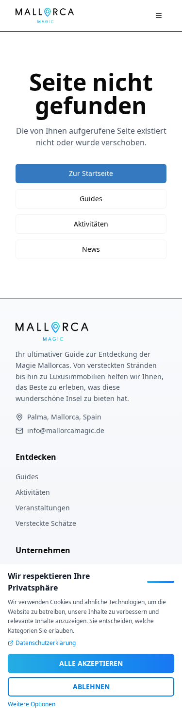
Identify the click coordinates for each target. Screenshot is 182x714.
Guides (91, 198)
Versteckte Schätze (46, 523)
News (91, 249)
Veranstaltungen (43, 507)
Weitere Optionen (31, 704)
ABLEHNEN (91, 686)
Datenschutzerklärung (46, 643)
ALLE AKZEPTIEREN (91, 663)
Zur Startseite (91, 173)
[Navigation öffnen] (158, 15)
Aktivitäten (91, 223)
